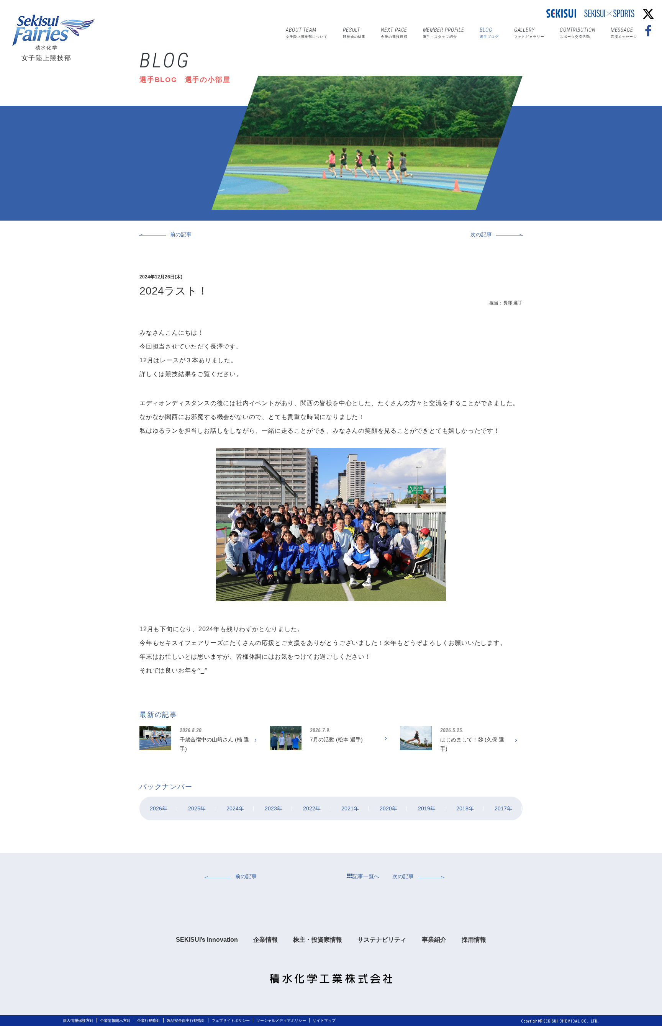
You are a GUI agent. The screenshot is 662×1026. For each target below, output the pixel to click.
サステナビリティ (381, 939)
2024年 (235, 808)
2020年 (388, 808)
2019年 (427, 808)
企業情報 (265, 939)
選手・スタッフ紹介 (444, 33)
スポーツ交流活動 (577, 33)
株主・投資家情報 (317, 939)
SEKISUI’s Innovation (207, 939)
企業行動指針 (148, 1020)
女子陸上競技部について (307, 33)
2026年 (158, 808)
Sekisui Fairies (55, 30)
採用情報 (474, 939)
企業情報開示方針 (115, 1020)
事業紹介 (434, 939)
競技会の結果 (354, 33)
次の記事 (481, 234)
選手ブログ (489, 33)
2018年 (465, 808)
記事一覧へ (365, 876)
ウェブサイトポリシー (230, 1020)
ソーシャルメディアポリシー (281, 1020)
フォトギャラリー (529, 33)
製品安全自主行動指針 (186, 1020)
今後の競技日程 (394, 33)
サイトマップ (324, 1020)
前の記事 (181, 234)
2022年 (312, 808)
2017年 (503, 808)
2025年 (197, 808)
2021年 (350, 808)
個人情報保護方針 (78, 1020)
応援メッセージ (624, 33)
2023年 (273, 808)
